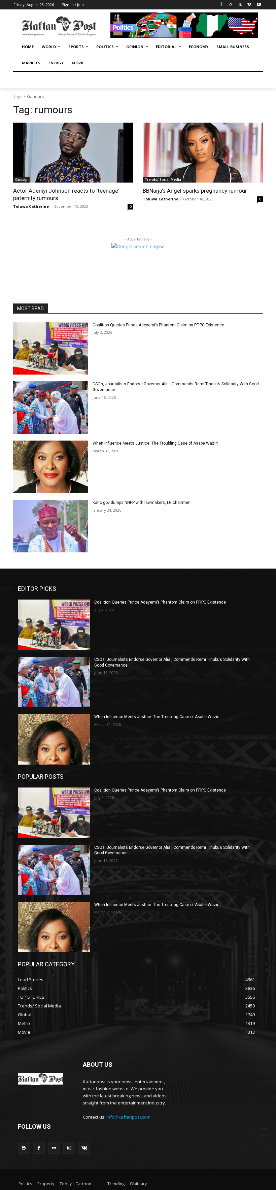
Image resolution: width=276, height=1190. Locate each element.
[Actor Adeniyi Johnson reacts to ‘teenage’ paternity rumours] (73, 153)
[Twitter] (240, 5)
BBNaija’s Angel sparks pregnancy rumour (195, 190)
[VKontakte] (84, 1148)
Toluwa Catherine (31, 206)
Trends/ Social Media (163, 179)
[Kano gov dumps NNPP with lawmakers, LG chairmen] (50, 526)
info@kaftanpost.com (128, 1117)
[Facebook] (221, 5)
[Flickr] (54, 1148)
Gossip (21, 179)
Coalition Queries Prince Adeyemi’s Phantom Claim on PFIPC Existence (158, 325)
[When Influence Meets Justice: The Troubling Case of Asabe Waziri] (50, 467)
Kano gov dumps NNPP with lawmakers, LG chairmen (142, 502)
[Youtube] (259, 5)
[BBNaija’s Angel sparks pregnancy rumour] (203, 153)
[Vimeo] (249, 5)
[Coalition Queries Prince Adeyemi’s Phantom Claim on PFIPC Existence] (50, 348)
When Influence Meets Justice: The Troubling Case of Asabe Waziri (155, 443)
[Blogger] (24, 1148)
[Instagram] (231, 5)
